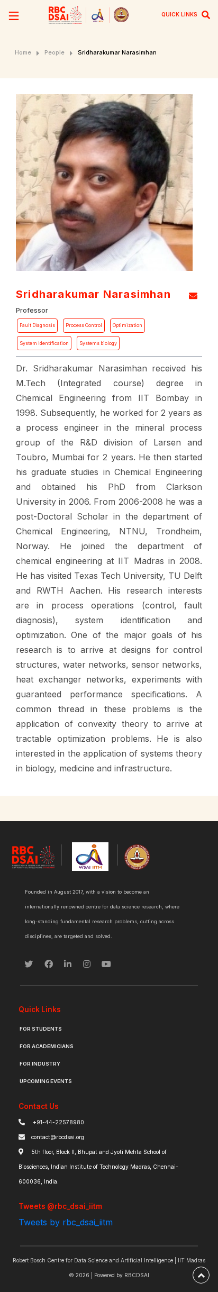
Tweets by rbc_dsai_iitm (66, 1222)
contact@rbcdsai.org (57, 1137)
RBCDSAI (136, 1275)
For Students (41, 1029)
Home (23, 52)
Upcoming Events (46, 1081)
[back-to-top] (201, 1275)
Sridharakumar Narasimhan (117, 52)
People (54, 52)
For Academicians (47, 1046)
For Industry (40, 1064)
